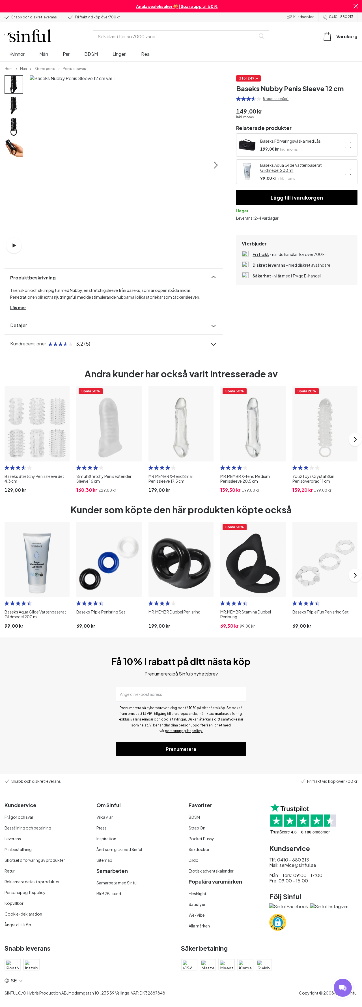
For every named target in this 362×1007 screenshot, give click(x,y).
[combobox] (175, 36)
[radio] (238, 99)
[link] (8, 68)
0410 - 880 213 (341, 17)
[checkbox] (348, 145)
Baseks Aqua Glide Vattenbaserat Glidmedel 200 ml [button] (291, 168)
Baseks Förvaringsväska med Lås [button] (290, 141)
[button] (356, 6)
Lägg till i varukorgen (297, 197)
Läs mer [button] (18, 307)
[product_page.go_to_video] (14, 245)
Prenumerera (181, 749)
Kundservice (303, 17)
